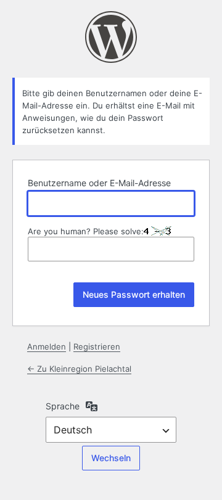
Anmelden (46, 346)
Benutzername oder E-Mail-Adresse (99, 183)
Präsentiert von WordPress (111, 37)
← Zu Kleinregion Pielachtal (79, 369)
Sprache (63, 406)
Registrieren (96, 346)
